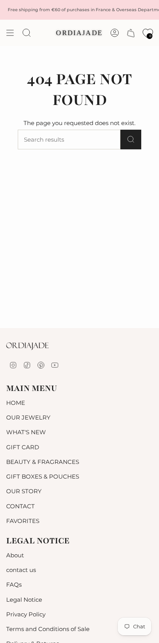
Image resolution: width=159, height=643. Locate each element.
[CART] (131, 33)
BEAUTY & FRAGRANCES (42, 461)
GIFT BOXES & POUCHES (42, 476)
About (15, 555)
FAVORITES (22, 521)
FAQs (14, 584)
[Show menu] (10, 32)
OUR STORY (24, 491)
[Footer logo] (27, 346)
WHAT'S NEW (26, 432)
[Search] (130, 139)
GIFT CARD (22, 447)
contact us (21, 570)
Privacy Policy (26, 614)
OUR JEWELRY (28, 417)
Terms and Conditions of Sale (48, 629)
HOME (15, 402)
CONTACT (20, 506)
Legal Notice (24, 599)
